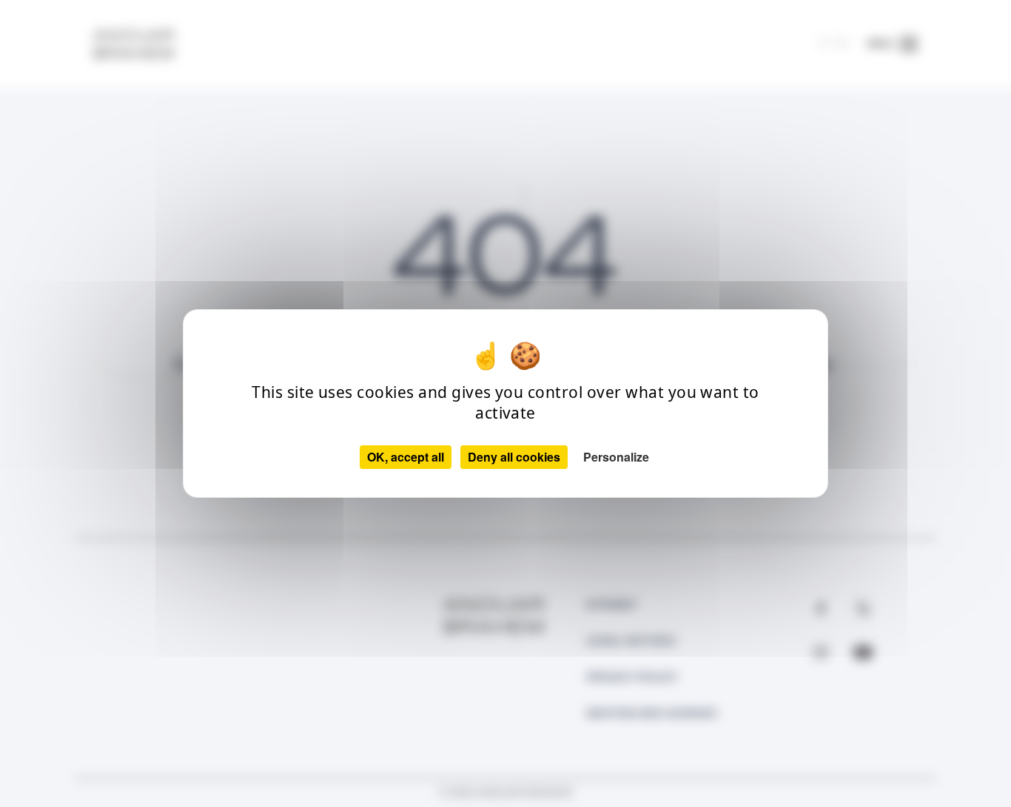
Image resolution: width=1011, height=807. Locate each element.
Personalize (616, 456)
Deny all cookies (514, 456)
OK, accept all (405, 456)
